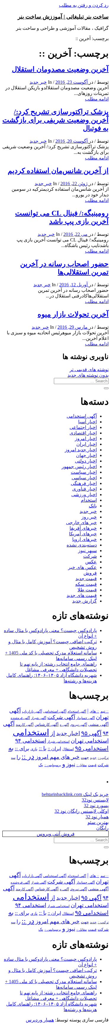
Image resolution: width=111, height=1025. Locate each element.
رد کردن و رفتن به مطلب (84, 5)
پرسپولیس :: (52, 765)
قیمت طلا (87, 589)
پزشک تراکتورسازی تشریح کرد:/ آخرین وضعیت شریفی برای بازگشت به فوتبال (55, 120)
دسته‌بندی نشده (82, 544)
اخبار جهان (86, 455)
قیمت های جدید (82, 595)
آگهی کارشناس (47, 725)
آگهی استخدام (76, 711)
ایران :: (54, 748)
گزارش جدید (84, 600)
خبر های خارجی (81, 522)
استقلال (68, 749)
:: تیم (104, 711)
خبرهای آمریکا (83, 533)
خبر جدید (38, 82)
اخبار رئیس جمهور (79, 466)
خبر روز (89, 516)
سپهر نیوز (87, 550)
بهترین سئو (98, 822)
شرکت (90, 556)
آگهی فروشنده (20, 718)
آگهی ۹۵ (91, 733)
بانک (93, 505)
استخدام (89, 500)
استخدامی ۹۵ (92, 748)
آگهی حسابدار (85, 718)
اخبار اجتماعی (83, 427)
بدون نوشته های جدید (88, 375)
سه (13, 757)
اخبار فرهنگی (84, 483)
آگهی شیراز (38, 718)
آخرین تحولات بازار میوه (73, 314)
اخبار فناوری (84, 488)
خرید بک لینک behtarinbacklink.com (75, 794)
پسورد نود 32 (96, 805)
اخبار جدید (68, 733)
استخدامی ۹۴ (30, 741)
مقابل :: (81, 765)
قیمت (92, 765)
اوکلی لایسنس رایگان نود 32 (81, 811)
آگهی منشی (98, 724)
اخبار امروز (86, 438)
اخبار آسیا (87, 421)
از (52, 733)
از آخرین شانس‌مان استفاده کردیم (58, 171)
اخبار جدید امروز (81, 449)
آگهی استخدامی (82, 416)
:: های (94, 711)
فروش (90, 572)
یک (40, 765)
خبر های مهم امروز (58, 757)
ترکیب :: (103, 757)
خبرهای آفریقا (83, 528)
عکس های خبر (82, 567)
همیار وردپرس (40, 1019)
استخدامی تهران (90, 741)
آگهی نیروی (78, 725)
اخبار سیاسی (84, 477)
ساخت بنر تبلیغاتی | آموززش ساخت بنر (63, 17)
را (18, 757)
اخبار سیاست (84, 472)
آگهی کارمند (24, 725)
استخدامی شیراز (58, 741)
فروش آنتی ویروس (56, 833)
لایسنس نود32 (95, 799)
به (11, 748)
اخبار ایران (86, 444)
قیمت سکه (86, 584)
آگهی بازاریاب (32, 711)
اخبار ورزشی (84, 494)
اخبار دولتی (86, 460)
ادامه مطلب (97, 98)
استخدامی (31, 732)
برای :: (22, 748)
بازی (34, 749)
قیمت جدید (86, 578)
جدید (93, 757)
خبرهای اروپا (84, 539)
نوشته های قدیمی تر (89, 369)
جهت (85, 758)
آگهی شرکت (61, 717)
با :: (42, 748)
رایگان (102, 827)
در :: (28, 756)
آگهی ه (64, 724)
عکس (91, 561)
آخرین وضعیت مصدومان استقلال (60, 69)
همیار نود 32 (97, 816)
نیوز (70, 764)
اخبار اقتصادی (83, 432)
